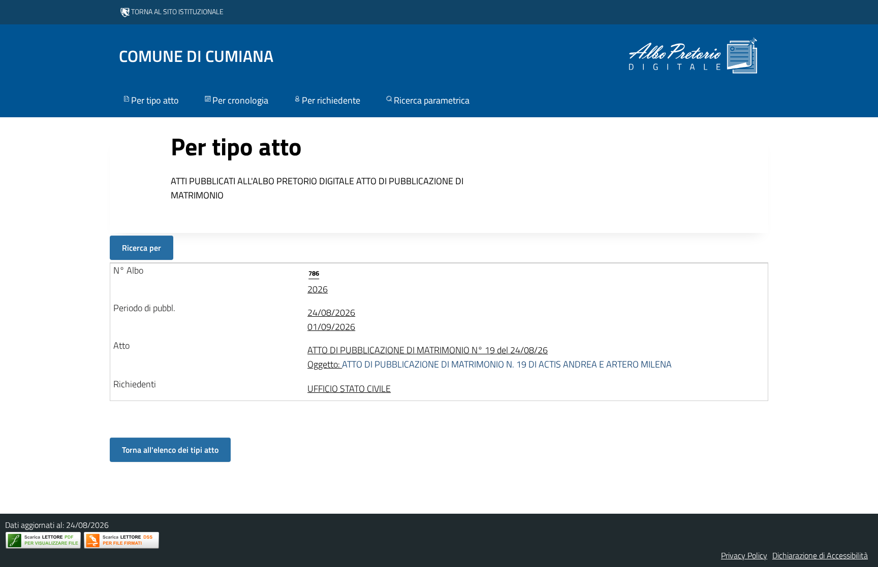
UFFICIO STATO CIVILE (349, 388)
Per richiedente (331, 100)
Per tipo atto (155, 100)
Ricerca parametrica (431, 100)
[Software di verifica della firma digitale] (121, 540)
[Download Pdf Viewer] (43, 540)
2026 (317, 282)
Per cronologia (240, 100)
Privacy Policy (744, 555)
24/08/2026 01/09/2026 (331, 319)
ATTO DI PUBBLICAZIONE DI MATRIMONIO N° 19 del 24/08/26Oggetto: (489, 357)
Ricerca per (141, 248)
